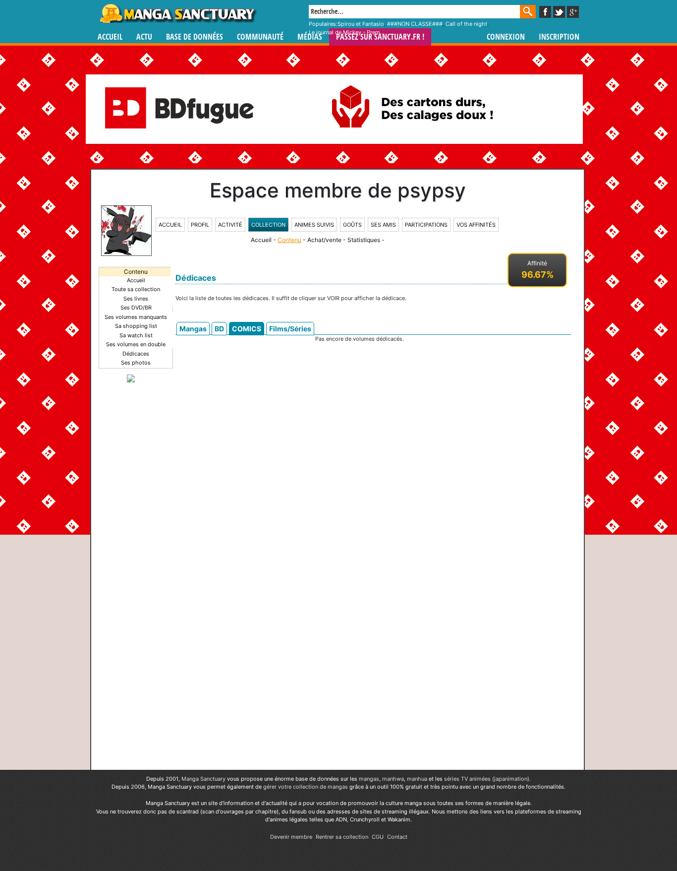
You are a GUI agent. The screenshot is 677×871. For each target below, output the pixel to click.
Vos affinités (476, 224)
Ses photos (136, 362)
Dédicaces (135, 353)
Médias (309, 37)
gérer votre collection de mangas (305, 786)
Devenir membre (291, 836)
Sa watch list (136, 335)
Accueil (110, 37)
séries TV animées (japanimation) (486, 778)
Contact (397, 836)
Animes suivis (314, 224)
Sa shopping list (136, 325)
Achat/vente (324, 240)
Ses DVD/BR (136, 307)
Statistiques (363, 240)
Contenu (289, 240)
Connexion (506, 37)
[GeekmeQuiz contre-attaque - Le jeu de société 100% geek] (131, 378)
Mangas (193, 328)
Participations (426, 224)
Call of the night (466, 23)
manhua (417, 778)
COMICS (246, 328)
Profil (200, 224)
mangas (369, 778)
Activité (230, 224)
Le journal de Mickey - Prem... (347, 32)
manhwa (393, 778)
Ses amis (383, 224)
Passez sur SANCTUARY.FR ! (380, 37)
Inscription (559, 37)
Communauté (260, 37)
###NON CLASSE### (415, 23)
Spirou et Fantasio (361, 23)
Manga (177, 13)
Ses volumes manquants (136, 316)
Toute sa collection (136, 289)
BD (219, 328)
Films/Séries (290, 328)
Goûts (352, 224)
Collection (268, 224)
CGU (378, 836)
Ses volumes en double (136, 344)
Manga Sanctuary (203, 778)
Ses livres (135, 298)
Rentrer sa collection (342, 836)
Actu (144, 37)
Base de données (194, 37)
